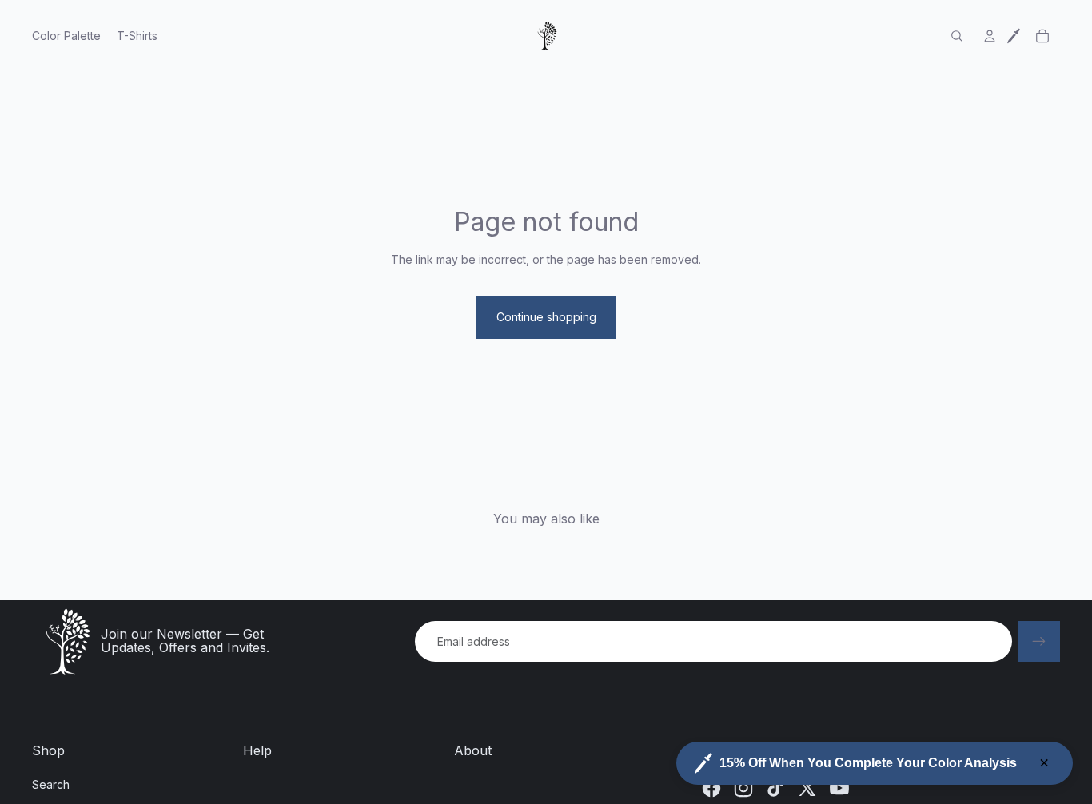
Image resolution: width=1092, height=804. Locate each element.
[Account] (989, 36)
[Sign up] (1039, 642)
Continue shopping (546, 317)
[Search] (956, 36)
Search (51, 784)
